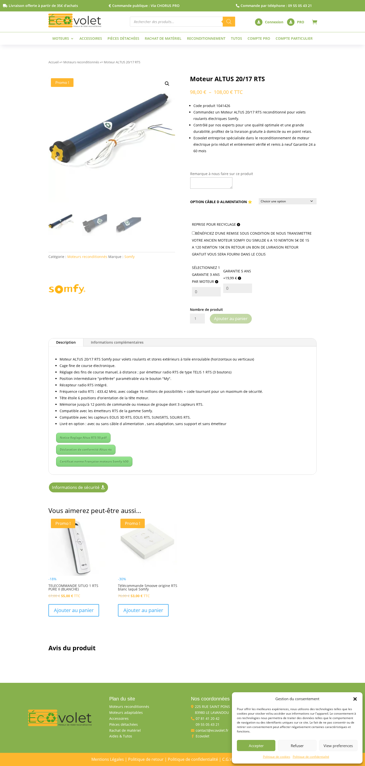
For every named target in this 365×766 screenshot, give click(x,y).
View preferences (338, 745)
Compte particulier (294, 39)
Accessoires (90, 39)
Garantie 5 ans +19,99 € (237, 274)
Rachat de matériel (163, 39)
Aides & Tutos (120, 736)
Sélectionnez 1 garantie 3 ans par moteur (206, 274)
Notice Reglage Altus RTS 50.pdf (83, 438)
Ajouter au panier (231, 318)
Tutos (236, 39)
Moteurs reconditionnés (81, 62)
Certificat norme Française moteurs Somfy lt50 (94, 461)
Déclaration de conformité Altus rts (86, 449)
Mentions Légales (107, 759)
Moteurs (60, 39)
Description (66, 342)
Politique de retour (146, 759)
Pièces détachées (123, 39)
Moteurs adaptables (126, 712)
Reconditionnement (206, 39)
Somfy (129, 256)
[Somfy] (67, 289)
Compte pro (259, 39)
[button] (355, 698)
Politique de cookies (276, 757)
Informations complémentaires (117, 342)
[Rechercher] (229, 22)
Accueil (53, 62)
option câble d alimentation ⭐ (221, 201)
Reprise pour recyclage (214, 224)
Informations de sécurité (76, 487)
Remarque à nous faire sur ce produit (221, 173)
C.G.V (227, 759)
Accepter (256, 745)
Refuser (297, 745)
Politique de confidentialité (311, 757)
